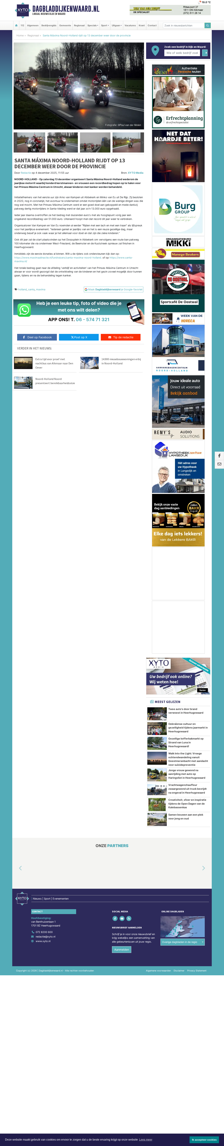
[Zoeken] (208, 25)
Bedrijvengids (48, 25)
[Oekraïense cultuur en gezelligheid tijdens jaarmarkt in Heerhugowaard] (157, 728)
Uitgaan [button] (116, 25)
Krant (142, 25)
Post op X (80, 337)
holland (22, 289)
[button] (15, 142)
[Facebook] (115, 918)
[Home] (16, 25)
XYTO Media (135, 172)
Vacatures (130, 25)
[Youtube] (122, 918)
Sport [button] (104, 25)
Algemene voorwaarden (158, 971)
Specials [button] (92, 25)
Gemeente (65, 25)
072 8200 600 (44, 932)
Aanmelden (121, 950)
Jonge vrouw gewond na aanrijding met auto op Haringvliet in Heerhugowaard (186, 774)
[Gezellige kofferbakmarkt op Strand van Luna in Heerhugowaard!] (157, 743)
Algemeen (32, 25)
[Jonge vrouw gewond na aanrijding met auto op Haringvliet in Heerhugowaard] (157, 775)
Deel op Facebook (39, 337)
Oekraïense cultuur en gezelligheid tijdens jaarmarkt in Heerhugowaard (188, 727)
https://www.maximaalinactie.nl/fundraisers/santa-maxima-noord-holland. (58, 257)
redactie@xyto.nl (45, 936)
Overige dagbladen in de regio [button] (179, 941)
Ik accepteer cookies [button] (204, 1139)
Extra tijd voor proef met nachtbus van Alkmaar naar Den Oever (54, 363)
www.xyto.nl (43, 941)
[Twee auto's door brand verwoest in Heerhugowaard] (157, 713)
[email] (219, 464)
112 (22, 25)
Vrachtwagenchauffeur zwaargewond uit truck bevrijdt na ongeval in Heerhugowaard (187, 788)
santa (31, 289)
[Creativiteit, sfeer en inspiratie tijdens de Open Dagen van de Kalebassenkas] (157, 804)
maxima (40, 289)
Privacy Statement (196, 971)
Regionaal (79, 25)
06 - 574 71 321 (93, 319)
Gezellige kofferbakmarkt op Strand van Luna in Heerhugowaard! (186, 742)
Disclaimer (179, 971)
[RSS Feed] (129, 918)
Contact (152, 25)
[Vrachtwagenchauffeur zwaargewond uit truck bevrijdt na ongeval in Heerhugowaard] (157, 789)
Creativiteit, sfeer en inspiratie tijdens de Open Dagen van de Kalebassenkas (187, 803)
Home (20, 35)
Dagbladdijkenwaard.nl (65, 9)
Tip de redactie (123, 337)
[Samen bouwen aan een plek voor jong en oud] (157, 819)
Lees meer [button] (145, 1139)
